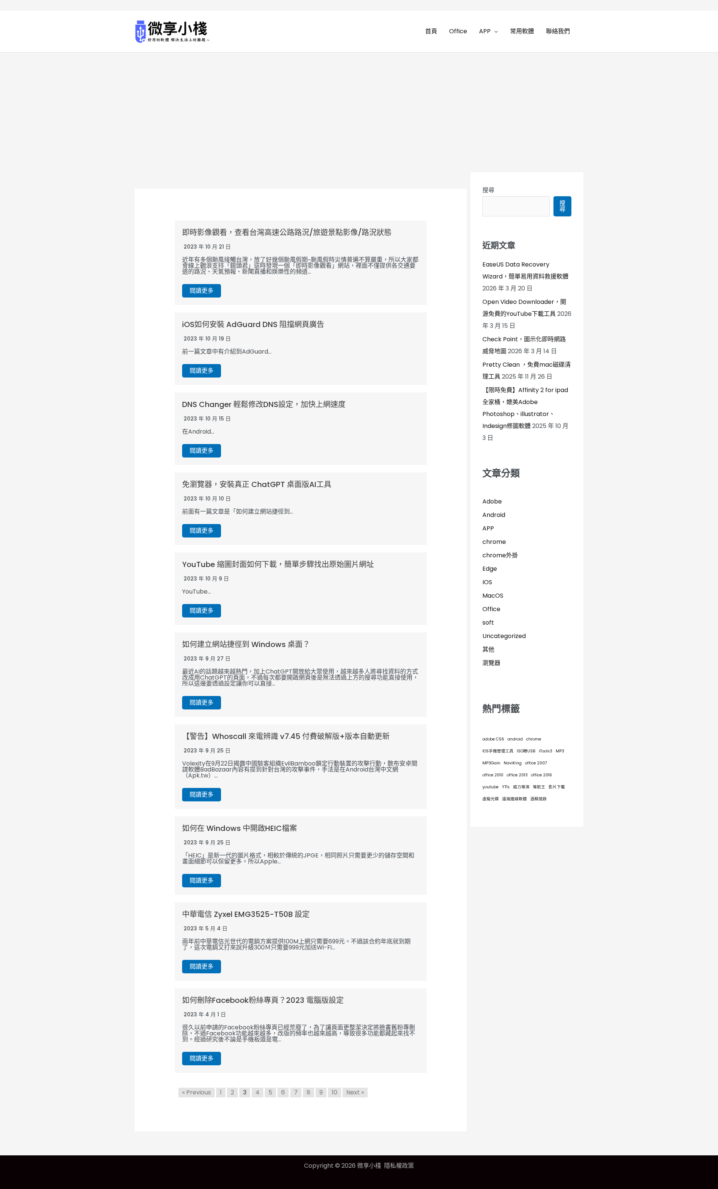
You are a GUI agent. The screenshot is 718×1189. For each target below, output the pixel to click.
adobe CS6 (493, 739)
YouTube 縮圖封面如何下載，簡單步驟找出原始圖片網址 (278, 564)
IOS (487, 582)
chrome (494, 541)
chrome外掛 (500, 555)
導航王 (539, 787)
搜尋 (488, 190)
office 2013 (517, 775)
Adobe (492, 501)
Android (493, 515)
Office (491, 609)
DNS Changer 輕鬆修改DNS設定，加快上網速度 (264, 404)
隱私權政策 (399, 1165)
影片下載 (557, 787)
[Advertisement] (359, 108)
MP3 (560, 751)
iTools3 (545, 751)
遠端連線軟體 (514, 799)
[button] (494, 31)
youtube (490, 787)
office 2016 (541, 775)
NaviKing (513, 763)
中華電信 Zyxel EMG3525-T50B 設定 (246, 914)
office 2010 (492, 775)
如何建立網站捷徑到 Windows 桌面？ (246, 644)
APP (488, 528)
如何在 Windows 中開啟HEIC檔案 (239, 828)
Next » (355, 1092)
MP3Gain (491, 763)
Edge (489, 568)
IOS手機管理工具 (497, 751)
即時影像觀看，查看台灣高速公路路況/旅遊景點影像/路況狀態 (287, 232)
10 (334, 1092)
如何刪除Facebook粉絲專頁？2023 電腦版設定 (263, 1000)
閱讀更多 (202, 290)
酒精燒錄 (538, 799)
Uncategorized (504, 636)
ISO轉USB (526, 751)
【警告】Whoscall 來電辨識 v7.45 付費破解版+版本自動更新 (286, 736)
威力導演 (521, 787)
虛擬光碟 (490, 799)
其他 (488, 649)
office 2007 (536, 763)
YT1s (506, 787)
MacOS (492, 595)
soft (488, 622)
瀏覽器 (491, 663)
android (515, 739)
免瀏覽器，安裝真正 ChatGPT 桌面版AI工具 (256, 484)
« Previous (196, 1092)
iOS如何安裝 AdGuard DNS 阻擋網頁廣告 (253, 324)
